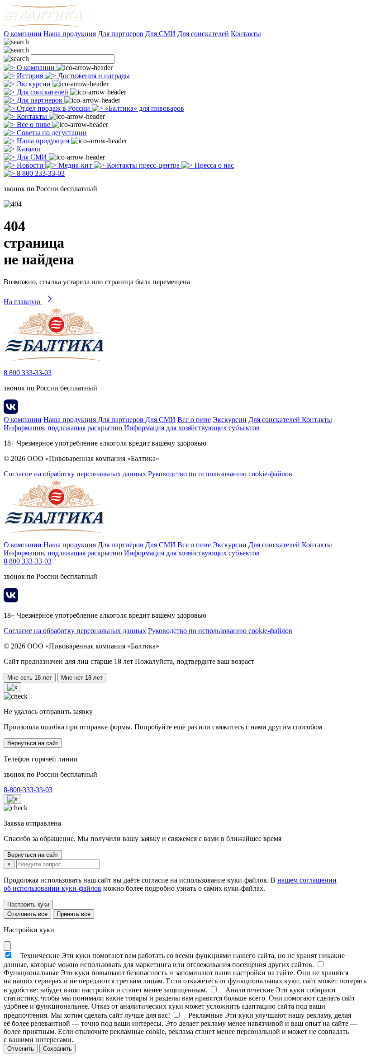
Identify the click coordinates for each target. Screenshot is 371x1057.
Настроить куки (28, 904)
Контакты (246, 34)
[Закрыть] (7, 946)
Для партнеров (120, 34)
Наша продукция (69, 34)
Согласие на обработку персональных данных (75, 474)
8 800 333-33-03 (28, 372)
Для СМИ (160, 34)
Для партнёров (120, 545)
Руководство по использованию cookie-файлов (220, 474)
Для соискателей (203, 34)
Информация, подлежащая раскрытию (64, 428)
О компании (23, 34)
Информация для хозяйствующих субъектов (192, 428)
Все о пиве (194, 419)
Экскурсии (230, 419)
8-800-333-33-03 (28, 790)
